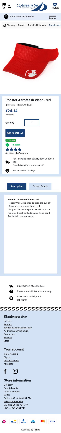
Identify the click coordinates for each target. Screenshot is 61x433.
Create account (11, 360)
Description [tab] (17, 186)
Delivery (7, 321)
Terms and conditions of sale (18, 327)
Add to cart (13, 132)
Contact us (9, 334)
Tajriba (36, 429)
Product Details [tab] (40, 186)
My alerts (8, 364)
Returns (8, 324)
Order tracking (11, 354)
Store (6, 341)
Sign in (7, 357)
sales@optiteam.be (13, 401)
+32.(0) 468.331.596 (21, 398)
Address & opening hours (16, 331)
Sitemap (8, 337)
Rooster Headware (37, 25)
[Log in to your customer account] (9, 6)
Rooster (21, 25)
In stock (16, 144)
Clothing (11, 25)
